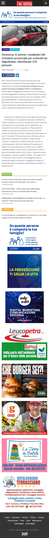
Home (7, 517)
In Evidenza (15, 49)
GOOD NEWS (19, 524)
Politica (33, 517)
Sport (28, 521)
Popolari (7, 174)
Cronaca (6, 49)
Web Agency (36, 521)
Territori (25, 517)
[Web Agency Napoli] (24, 533)
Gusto (22, 521)
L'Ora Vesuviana (8, 184)
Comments (7, 209)
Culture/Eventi (13, 521)
